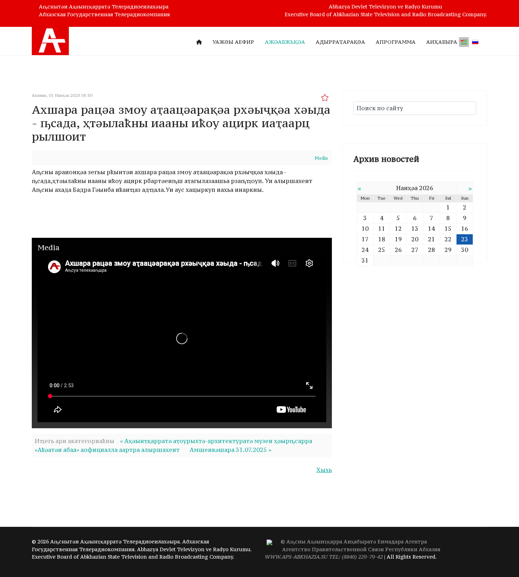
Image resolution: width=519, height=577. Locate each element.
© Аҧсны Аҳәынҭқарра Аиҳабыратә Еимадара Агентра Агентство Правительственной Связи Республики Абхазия (352, 549)
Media (321, 158)
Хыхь (324, 470)
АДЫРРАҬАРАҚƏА (340, 42)
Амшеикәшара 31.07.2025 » (230, 450)
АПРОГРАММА (396, 42)
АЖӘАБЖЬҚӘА (285, 42)
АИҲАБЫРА (441, 42)
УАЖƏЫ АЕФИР (233, 42)
